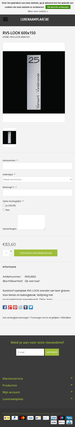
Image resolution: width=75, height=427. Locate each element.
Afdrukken (66, 317)
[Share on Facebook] (5, 307)
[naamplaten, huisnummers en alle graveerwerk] (43, 19)
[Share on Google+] (10, 307)
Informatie (9, 266)
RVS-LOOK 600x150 (19, 36)
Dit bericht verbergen (58, 7)
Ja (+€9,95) (11, 205)
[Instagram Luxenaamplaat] (44, 363)
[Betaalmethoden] (6, 417)
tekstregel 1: (9, 187)
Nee (8, 209)
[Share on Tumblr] (26, 307)
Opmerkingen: (10, 228)
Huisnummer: (10, 160)
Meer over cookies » (38, 11)
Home (6, 36)
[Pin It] (15, 307)
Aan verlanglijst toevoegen (16, 317)
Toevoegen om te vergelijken (45, 317)
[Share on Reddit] (20, 307)
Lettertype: (9, 174)
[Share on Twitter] (31, 307)
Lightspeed (55, 413)
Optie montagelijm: (13, 201)
